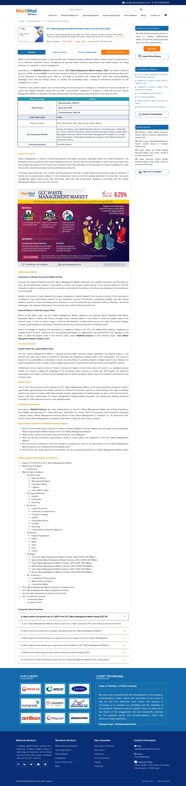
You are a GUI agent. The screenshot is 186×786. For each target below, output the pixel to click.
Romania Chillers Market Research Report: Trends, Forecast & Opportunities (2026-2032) (151, 135)
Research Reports (69, 15)
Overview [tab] (31, 52)
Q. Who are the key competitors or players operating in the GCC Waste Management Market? (61, 631)
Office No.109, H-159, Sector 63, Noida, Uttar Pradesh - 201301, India (151, 766)
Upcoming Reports (91, 15)
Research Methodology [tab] (87, 52)
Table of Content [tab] (59, 52)
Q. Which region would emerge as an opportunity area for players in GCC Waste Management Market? (65, 645)
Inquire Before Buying (151, 56)
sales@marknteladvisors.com (137, 2)
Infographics (60, 758)
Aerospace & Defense (104, 746)
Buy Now (152, 48)
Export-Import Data (111, 15)
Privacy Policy (148, 781)
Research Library (34, 21)
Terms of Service (163, 781)
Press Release (130, 15)
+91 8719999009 (161, 2)
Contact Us (155, 15)
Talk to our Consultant (151, 172)
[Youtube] (38, 764)
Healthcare (99, 754)
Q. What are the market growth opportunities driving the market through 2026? (55, 652)
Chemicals (99, 766)
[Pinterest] (45, 764)
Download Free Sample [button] (115, 52)
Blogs (143, 15)
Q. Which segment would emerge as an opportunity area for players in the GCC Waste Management (64, 638)
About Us (53, 15)
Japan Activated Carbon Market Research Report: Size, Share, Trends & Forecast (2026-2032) (151, 161)
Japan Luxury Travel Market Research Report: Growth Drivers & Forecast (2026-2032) (151, 144)
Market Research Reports (66, 746)
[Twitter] (31, 764)
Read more (120, 37)
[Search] (141, 9)
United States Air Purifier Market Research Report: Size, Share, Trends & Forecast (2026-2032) (151, 153)
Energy (98, 762)
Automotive (100, 750)
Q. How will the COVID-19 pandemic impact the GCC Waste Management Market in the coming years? (65, 659)
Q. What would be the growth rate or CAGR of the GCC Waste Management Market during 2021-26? (64, 616)
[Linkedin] (18, 764)
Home (21, 21)
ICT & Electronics (102, 758)
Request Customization (152, 114)
